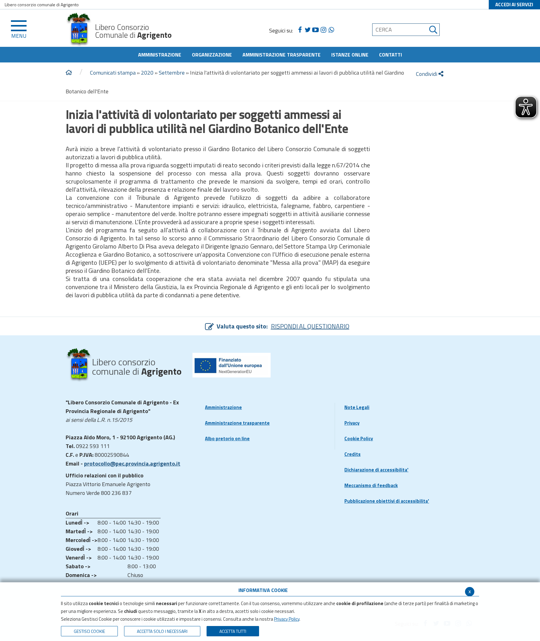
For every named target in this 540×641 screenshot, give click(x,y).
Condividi (427, 74)
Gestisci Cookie (89, 631)
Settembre (172, 72)
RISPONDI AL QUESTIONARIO (310, 326)
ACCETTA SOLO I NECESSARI (162, 631)
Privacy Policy (286, 619)
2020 (147, 72)
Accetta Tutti (232, 631)
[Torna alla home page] (69, 72)
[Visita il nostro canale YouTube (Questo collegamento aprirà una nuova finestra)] (315, 30)
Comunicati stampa (113, 72)
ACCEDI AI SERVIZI (514, 4)
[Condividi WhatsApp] (331, 30)
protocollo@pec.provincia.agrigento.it (132, 463)
